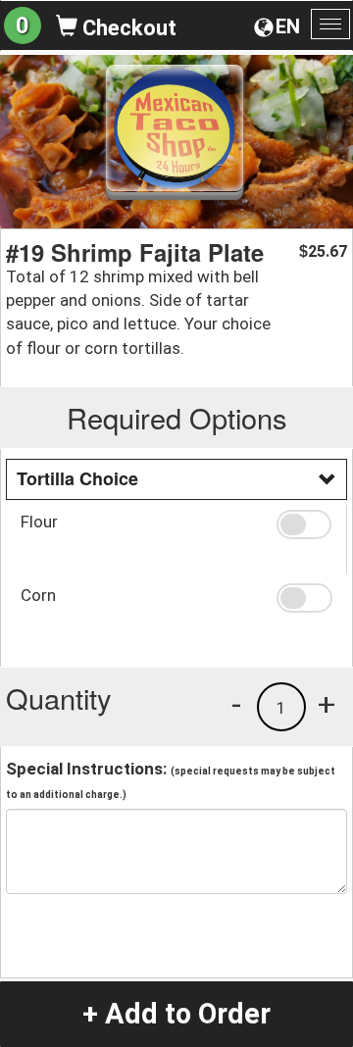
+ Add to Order (176, 1013)
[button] (304, 524)
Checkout (126, 28)
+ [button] (326, 704)
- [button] (236, 704)
